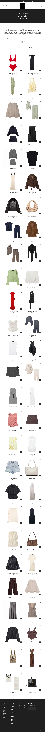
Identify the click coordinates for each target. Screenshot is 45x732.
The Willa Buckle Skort (32, 430)
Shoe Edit (22, 42)
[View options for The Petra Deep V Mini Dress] (40, 618)
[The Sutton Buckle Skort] (12, 372)
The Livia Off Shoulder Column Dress (32, 73)
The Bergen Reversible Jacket (12, 216)
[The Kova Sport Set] (12, 133)
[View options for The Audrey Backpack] (40, 690)
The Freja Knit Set (13, 168)
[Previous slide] (15, 1)
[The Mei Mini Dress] (32, 443)
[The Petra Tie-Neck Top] (32, 253)
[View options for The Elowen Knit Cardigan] (21, 285)
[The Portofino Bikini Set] (12, 62)
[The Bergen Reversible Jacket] (12, 205)
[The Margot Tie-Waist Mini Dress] (12, 396)
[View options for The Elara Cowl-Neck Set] (21, 261)
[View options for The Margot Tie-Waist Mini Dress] (21, 404)
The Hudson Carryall (32, 478)
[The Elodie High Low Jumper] (12, 110)
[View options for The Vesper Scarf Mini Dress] (40, 309)
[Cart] (41, 6)
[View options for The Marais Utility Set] (40, 380)
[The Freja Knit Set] (12, 157)
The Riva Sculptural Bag (32, 216)
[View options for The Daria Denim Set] (21, 237)
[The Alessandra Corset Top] (32, 634)
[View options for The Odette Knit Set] (21, 690)
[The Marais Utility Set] (32, 372)
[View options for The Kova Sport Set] (21, 142)
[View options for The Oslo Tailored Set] (40, 332)
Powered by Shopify (38, 730)
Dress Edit (22, 40)
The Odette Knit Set (13, 692)
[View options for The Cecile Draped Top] (21, 428)
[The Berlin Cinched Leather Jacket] (12, 562)
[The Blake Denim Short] (12, 467)
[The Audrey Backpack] (32, 681)
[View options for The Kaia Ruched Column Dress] (21, 94)
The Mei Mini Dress (32, 454)
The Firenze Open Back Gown (13, 311)
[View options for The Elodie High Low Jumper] (21, 118)
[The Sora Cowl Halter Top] (32, 86)
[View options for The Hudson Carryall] (40, 475)
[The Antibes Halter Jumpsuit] (32, 515)
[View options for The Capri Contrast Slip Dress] (21, 190)
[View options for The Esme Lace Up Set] (40, 118)
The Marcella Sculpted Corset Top (13, 335)
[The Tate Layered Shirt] (12, 491)
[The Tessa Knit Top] (32, 157)
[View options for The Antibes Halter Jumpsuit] (40, 523)
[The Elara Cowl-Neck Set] (12, 253)
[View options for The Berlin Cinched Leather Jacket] (21, 571)
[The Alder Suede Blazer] (32, 229)
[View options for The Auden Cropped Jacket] (40, 190)
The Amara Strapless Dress (13, 549)
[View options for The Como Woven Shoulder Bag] (40, 547)
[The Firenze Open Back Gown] (12, 300)
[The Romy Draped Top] (12, 443)
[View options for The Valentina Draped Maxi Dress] (40, 404)
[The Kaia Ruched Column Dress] (12, 86)
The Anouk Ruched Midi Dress (32, 573)
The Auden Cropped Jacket (32, 192)
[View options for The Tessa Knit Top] (40, 166)
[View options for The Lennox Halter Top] (40, 356)
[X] (22, 705)
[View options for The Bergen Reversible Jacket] (21, 213)
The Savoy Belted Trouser (13, 597)
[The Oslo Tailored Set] (32, 324)
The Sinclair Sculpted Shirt (13, 359)
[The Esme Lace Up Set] (32, 110)
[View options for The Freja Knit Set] (21, 166)
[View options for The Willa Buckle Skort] (40, 428)
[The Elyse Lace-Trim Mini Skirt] (32, 276)
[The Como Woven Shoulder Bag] (32, 538)
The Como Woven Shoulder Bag (32, 549)
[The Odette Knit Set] (12, 681)
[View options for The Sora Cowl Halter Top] (40, 94)
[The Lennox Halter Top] (32, 348)
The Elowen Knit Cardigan (13, 287)
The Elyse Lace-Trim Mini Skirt (32, 287)
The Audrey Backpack (32, 692)
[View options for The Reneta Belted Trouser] (40, 142)
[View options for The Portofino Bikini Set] (21, 70)
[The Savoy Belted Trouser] (12, 586)
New (22, 43)
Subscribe (32, 708)
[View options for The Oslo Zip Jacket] (40, 594)
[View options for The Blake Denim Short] (21, 475)
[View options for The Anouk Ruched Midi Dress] (40, 571)
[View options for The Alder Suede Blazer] (40, 237)
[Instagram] (24, 705)
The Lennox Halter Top (32, 359)
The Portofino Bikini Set (13, 73)
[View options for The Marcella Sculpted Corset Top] (21, 332)
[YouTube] (22, 708)
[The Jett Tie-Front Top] (12, 634)
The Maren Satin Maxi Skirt (12, 621)
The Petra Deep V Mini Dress (32, 621)
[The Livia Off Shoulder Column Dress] (32, 62)
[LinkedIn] (24, 708)
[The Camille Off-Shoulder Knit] (12, 515)
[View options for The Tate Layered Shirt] (21, 499)
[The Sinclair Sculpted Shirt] (12, 348)
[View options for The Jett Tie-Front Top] (21, 642)
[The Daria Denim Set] (12, 229)
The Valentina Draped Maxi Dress (32, 406)
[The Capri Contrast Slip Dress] (12, 181)
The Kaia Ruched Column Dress (13, 97)
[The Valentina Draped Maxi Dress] (32, 396)
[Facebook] (19, 705)
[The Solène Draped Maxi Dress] (32, 658)
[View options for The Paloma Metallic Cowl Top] (21, 666)
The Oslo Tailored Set (32, 335)
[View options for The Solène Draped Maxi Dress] (40, 666)
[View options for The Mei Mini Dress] (40, 452)
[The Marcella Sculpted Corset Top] (12, 324)
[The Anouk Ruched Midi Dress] (32, 562)
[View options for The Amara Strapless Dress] (21, 547)
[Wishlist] (6, 6)
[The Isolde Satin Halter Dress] (32, 491)
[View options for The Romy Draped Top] (21, 452)
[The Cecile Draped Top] (12, 419)
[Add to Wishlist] (21, 54)
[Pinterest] (19, 708)
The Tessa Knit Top (32, 168)
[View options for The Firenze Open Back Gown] (21, 309)
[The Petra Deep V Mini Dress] (32, 610)
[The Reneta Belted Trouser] (32, 133)
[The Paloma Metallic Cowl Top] (12, 658)
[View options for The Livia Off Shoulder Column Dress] (40, 70)
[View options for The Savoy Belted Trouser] (21, 594)
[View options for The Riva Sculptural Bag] (40, 213)
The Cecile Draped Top (12, 430)
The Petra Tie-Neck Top (32, 263)
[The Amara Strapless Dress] (12, 538)
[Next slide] (30, 1)
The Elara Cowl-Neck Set (13, 263)
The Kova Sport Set (13, 144)
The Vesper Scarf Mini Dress (32, 311)
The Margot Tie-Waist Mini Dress (13, 406)
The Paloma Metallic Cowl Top (13, 668)
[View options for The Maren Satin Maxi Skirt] (21, 618)
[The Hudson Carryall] (32, 467)
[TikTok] (19, 710)
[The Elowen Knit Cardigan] (12, 276)
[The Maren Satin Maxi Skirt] (12, 610)
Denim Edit (23, 41)
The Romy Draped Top (12, 454)
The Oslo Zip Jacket (32, 597)
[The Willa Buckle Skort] (32, 419)
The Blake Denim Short (13, 478)
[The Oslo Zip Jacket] (32, 586)
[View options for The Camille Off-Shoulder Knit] (21, 523)
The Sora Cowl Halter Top (32, 97)
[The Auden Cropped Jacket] (32, 181)
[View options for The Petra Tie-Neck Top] (40, 261)
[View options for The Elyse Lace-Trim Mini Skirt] (40, 285)
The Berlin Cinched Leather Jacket (12, 573)
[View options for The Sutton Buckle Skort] (21, 380)
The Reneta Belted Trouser (32, 144)
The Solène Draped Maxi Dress (32, 668)
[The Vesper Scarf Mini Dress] (32, 300)
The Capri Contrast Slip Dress (13, 192)
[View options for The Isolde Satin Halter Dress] (40, 499)
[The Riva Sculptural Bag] (32, 205)
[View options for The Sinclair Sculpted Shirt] (21, 356)
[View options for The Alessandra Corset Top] (40, 642)
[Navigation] (3, 5)
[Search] (38, 6)
